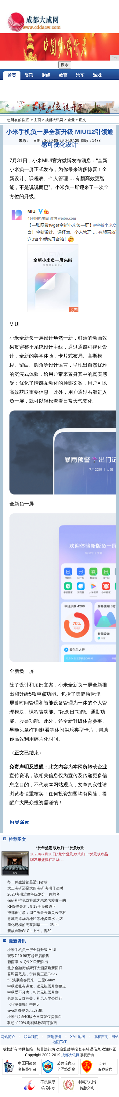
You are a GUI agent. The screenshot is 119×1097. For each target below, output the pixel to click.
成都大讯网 (54, 120)
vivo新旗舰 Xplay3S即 (25, 1010)
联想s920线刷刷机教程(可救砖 (32, 1023)
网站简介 (8, 1037)
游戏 (97, 75)
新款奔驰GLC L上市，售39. (29, 931)
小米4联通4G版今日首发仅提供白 (34, 1017)
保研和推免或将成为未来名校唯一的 (36, 900)
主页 (37, 120)
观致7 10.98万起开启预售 (28, 956)
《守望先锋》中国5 (23, 1004)
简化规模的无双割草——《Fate (33, 925)
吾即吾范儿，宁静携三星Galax (32, 974)
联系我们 (31, 1037)
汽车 (80, 75)
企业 (71, 120)
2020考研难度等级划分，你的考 (33, 894)
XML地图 (77, 1037)
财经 (46, 75)
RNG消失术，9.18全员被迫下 (31, 906)
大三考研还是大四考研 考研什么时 (35, 888)
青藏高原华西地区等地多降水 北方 (35, 919)
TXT (63, 1042)
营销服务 (54, 1037)
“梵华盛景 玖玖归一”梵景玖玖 (60, 848)
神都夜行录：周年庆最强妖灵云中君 (36, 912)
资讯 (29, 75)
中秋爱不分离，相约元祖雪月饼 (33, 992)
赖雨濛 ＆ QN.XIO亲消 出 (27, 962)
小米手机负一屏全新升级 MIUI (31, 950)
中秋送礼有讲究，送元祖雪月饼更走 (36, 986)
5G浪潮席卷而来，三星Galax (31, 980)
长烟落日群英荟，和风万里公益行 (34, 998)
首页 (12, 75)
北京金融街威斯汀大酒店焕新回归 (34, 968)
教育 (63, 75)
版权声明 (101, 1037)
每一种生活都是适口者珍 (27, 882)
